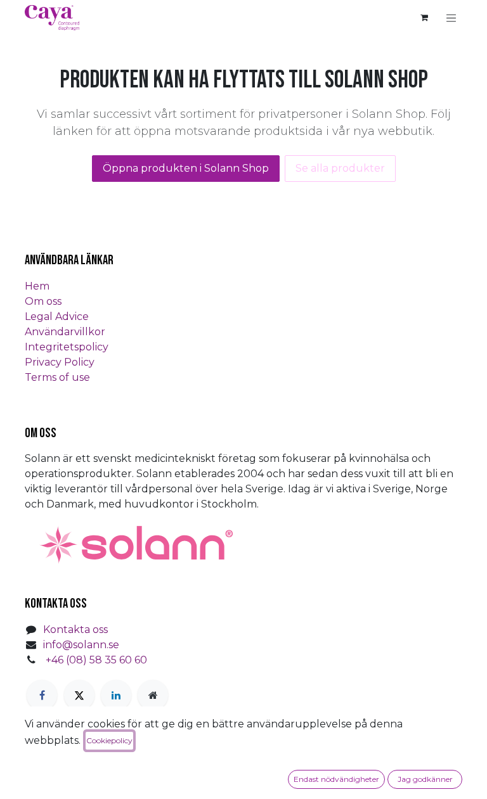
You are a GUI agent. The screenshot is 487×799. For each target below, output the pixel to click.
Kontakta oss (75, 629)
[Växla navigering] (451, 17)
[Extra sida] (153, 695)
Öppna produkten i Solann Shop (186, 168)
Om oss (43, 301)
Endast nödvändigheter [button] (336, 779)
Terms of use (57, 377)
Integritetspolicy (66, 347)
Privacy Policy (59, 362)
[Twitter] (79, 695)
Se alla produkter (340, 168)
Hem (37, 286)
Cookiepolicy (109, 740)
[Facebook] (42, 695)
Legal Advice (57, 316)
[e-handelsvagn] (424, 18)
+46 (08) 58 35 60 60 (96, 660)
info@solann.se (81, 645)
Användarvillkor (65, 332)
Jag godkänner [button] (425, 779)
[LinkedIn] (116, 695)
